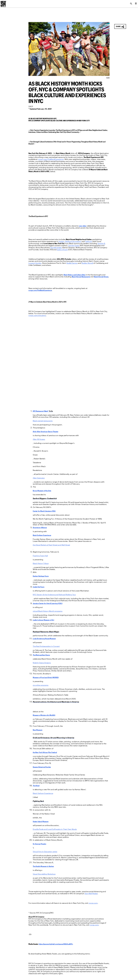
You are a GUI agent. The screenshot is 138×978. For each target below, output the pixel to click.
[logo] (3, 3)
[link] (51, 159)
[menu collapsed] (136, 3)
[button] (120, 26)
